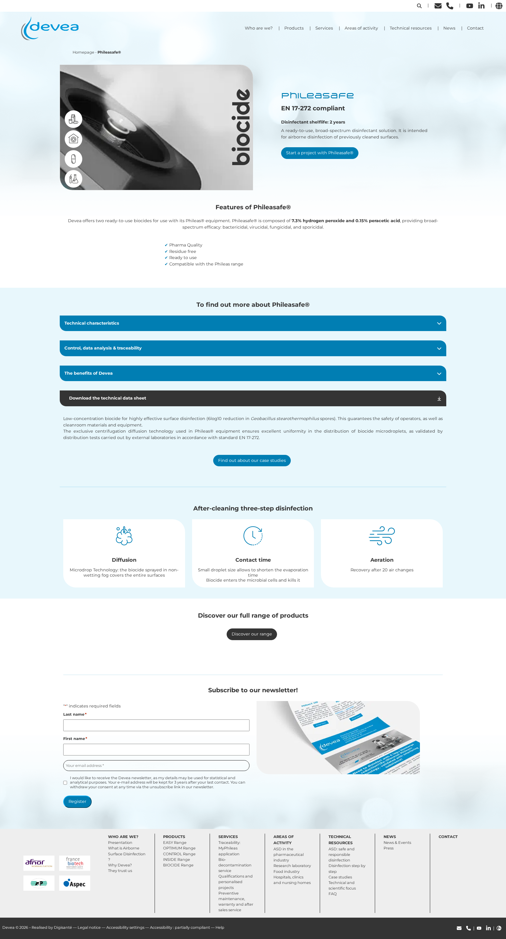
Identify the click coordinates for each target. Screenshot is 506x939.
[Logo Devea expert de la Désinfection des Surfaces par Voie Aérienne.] (57, 27)
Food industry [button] (286, 871)
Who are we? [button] (259, 28)
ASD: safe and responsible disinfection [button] (342, 854)
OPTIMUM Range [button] (179, 848)
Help (220, 927)
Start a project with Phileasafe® (319, 152)
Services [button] (324, 28)
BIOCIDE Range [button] (178, 865)
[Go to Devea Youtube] (469, 5)
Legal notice (89, 927)
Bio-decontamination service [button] (235, 865)
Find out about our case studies (252, 460)
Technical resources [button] (411, 28)
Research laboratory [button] (292, 865)
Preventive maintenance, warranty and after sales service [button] (235, 901)
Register (77, 801)
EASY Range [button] (175, 842)
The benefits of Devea (88, 373)
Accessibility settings (125, 927)
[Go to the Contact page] (438, 5)
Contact (475, 28)
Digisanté (63, 927)
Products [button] (294, 28)
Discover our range (252, 634)
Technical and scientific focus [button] (342, 885)
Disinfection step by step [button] (347, 868)
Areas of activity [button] (361, 28)
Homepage (83, 52)
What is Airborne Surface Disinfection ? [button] (127, 853)
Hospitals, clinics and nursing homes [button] (292, 880)
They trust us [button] (120, 870)
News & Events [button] (397, 842)
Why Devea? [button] (120, 865)
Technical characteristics (91, 323)
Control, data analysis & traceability (103, 348)
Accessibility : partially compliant (180, 927)
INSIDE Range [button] (176, 859)
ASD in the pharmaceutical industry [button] (288, 854)
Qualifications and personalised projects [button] (235, 882)
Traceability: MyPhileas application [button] (229, 848)
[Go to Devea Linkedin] (481, 5)
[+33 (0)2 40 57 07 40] (449, 5)
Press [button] (389, 848)
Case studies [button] (340, 877)
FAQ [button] (333, 894)
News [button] (449, 28)
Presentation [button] (120, 842)
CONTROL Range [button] (179, 854)
